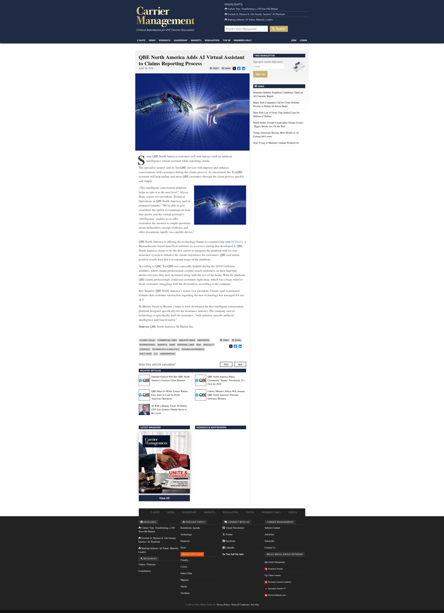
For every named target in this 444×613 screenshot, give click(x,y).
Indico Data (186, 573)
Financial (185, 541)
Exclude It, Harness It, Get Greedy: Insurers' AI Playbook (256, 14)
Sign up (260, 74)
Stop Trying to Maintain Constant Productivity (276, 142)
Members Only (242, 40)
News (152, 40)
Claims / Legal (147, 340)
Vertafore (185, 593)
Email (227, 68)
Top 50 (226, 40)
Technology (186, 534)
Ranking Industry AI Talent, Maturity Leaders (250, 19)
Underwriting (167, 354)
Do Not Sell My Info (233, 554)
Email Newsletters (235, 527)
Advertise (269, 534)
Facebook (230, 541)
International (147, 345)
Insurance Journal (275, 568)
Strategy (145, 349)
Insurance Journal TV (277, 588)
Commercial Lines (167, 340)
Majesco (185, 579)
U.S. (156, 354)
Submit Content (272, 527)
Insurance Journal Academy (279, 581)
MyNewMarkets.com (277, 595)
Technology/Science (193, 349)
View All (164, 498)
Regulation (212, 40)
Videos (292, 512)
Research (164, 40)
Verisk (184, 586)
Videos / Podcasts (147, 564)
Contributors (144, 571)
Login (303, 40)
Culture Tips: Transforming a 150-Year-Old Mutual (253, 8)
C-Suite (141, 40)
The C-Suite (146, 354)
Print (215, 68)
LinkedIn (229, 547)
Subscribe (269, 541)
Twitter (229, 534)
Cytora (184, 566)
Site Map (255, 604)
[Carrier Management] (177, 16)
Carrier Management (276, 562)
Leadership (180, 40)
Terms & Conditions (240, 604)
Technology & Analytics (165, 349)
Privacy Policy (223, 604)
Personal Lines (185, 345)
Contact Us (270, 547)
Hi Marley (237, 242)
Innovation (203, 340)
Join (293, 40)
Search (280, 29)
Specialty (208, 345)
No (240, 364)
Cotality (184, 560)
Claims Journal (274, 575)
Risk (199, 345)
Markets (196, 40)
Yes (226, 364)
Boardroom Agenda (190, 527)
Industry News (187, 340)
